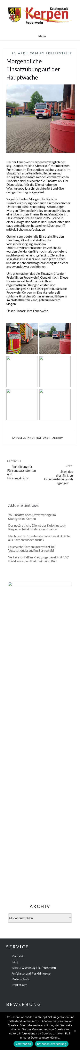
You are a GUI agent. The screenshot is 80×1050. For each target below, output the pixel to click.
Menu (42, 36)
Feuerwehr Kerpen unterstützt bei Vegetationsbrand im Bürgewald (31, 548)
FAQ (15, 962)
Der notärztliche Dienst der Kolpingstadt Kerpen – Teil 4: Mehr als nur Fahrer (36, 527)
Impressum (19, 984)
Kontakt (17, 956)
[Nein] (75, 1031)
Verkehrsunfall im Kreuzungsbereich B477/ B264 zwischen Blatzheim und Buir (38, 559)
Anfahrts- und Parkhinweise (31, 973)
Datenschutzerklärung (51, 1043)
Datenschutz (21, 979)
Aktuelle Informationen (31, 437)
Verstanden (23, 1043)
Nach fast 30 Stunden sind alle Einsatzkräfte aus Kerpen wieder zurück (39, 538)
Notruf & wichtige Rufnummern (34, 967)
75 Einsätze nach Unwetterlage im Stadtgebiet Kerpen (32, 516)
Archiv (58, 437)
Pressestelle (59, 53)
